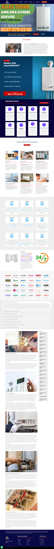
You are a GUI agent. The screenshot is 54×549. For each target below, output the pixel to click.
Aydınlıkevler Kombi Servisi (43, 352)
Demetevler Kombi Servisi (43, 371)
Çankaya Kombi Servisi (42, 360)
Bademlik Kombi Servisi (42, 356)
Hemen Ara (44, 1)
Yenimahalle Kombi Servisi (43, 400)
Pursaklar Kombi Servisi (42, 393)
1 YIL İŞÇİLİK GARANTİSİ (44, 102)
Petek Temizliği (42, 544)
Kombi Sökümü (42, 541)
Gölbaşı (28, 541)
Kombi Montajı (42, 540)
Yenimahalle (29, 539)
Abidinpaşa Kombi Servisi (43, 334)
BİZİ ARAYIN (15, 92)
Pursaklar (19, 544)
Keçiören (19, 539)
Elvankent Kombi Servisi (42, 375)
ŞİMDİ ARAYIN (36, 34)
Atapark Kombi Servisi (42, 349)
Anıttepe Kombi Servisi (42, 345)
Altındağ (19, 540)
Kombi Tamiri (42, 542)
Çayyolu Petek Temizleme (42, 364)
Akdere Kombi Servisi (42, 338)
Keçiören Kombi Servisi (42, 386)
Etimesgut (28, 540)
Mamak (19, 541)
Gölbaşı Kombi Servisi (42, 382)
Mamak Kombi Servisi (42, 390)
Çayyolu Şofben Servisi (42, 367)
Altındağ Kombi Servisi (42, 341)
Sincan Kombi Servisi (43, 396)
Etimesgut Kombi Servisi (42, 378)
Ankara (28, 544)
